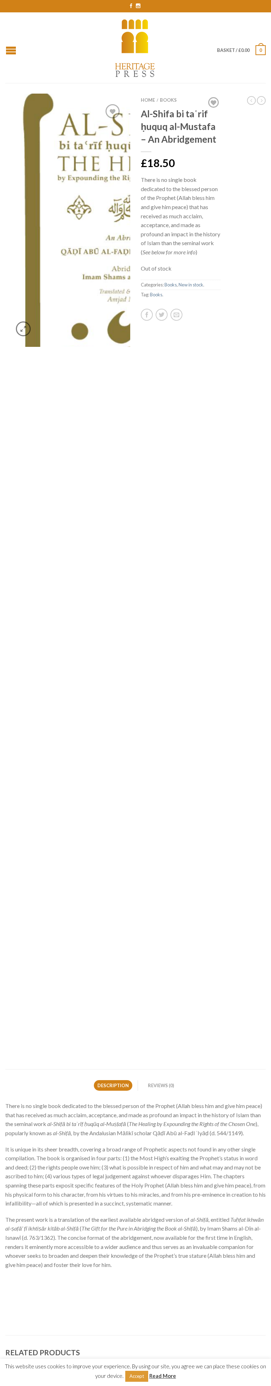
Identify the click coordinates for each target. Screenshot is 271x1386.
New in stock (191, 285)
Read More (162, 1376)
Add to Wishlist (113, 111)
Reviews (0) (161, 1085)
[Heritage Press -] (135, 47)
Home (148, 100)
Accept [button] (137, 1376)
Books (168, 100)
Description (113, 1085)
